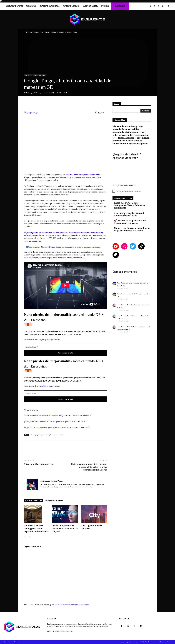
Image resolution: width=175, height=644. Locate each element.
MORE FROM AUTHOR (54, 500)
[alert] (131, 191)
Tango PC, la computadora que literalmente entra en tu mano (50, 427)
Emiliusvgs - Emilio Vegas (34, 93)
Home (26, 32)
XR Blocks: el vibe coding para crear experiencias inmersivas (36, 528)
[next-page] (29, 536)
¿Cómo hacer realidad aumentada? (159, 642)
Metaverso (31, 6)
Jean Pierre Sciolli (123, 305)
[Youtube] (163, 6)
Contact (143, 642)
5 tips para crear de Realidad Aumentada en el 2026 (129, 214)
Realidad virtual (71, 6)
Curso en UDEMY (90, 6)
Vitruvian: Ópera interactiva (39, 464)
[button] (168, 6)
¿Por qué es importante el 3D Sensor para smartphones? (48, 421)
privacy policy (46, 340)
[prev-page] (25, 536)
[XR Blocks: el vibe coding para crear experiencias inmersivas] (37, 514)
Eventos (105, 6)
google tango (39, 435)
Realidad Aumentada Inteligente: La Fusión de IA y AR (65, 528)
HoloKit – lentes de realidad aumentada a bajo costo (46, 415)
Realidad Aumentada (49, 6)
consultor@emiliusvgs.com (64, 631)
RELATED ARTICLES (33, 500)
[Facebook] (150, 6)
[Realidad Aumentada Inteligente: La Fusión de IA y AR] (65, 514)
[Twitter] (158, 6)
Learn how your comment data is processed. (72, 605)
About (123, 642)
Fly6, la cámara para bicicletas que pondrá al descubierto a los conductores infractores (89, 467)
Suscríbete (120, 6)
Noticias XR (34, 32)
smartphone (49, 435)
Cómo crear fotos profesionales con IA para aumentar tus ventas (132, 229)
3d (31, 435)
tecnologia (59, 435)
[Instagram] (154, 6)
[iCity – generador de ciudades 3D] (94, 514)
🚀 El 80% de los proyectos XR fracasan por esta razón (130, 221)
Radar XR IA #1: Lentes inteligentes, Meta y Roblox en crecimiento (129, 205)
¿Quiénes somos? (133, 642)
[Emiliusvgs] (87, 19)
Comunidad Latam (14, 6)
